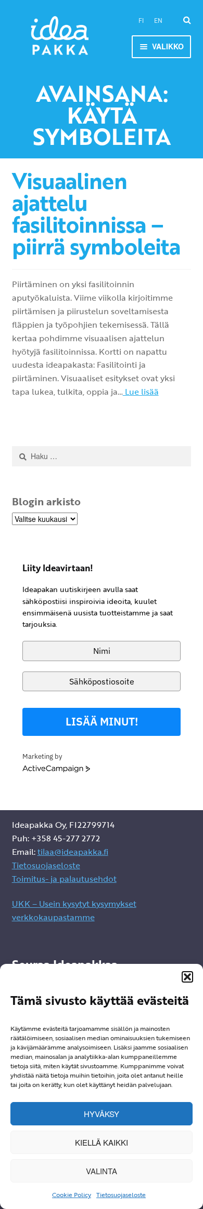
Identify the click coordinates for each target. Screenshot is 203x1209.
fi (141, 20)
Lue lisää (141, 391)
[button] (187, 977)
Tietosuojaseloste (121, 1194)
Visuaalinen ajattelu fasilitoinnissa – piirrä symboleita (96, 213)
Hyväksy (101, 1113)
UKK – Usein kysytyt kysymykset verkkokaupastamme (74, 910)
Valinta (101, 1170)
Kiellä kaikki (101, 1142)
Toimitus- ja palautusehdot (64, 878)
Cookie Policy (71, 1194)
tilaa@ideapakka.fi (72, 851)
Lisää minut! (102, 721)
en (158, 20)
